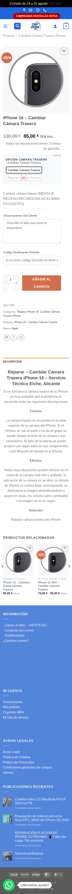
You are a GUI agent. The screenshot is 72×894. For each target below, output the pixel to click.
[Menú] (5, 26)
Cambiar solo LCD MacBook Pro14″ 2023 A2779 (40, 801)
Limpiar (56, 155)
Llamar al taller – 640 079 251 (25, 625)
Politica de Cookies (17, 757)
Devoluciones (13, 702)
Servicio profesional (29, 853)
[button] (9, 885)
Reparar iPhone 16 (28, 311)
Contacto (32, 882)
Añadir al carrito (41, 283)
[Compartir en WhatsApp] (6, 337)
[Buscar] (17, 26)
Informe (8, 772)
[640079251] (45, 10)
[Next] (69, 574)
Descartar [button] (55, 3)
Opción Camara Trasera (26, 159)
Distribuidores (13, 635)
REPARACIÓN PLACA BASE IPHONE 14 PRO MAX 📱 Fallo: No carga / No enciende (40, 836)
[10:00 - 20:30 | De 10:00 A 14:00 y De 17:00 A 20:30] (38, 10)
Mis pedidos (11, 707)
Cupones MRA (13, 712)
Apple (15, 328)
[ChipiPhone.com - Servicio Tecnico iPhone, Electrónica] (36, 26)
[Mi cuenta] (55, 26)
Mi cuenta (49, 882)
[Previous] (3, 574)
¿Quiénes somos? (16, 640)
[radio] (24, 170)
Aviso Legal (11, 752)
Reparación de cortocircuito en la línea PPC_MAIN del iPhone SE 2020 (42, 818)
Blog (19, 882)
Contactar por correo (18, 630)
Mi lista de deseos (16, 717)
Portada (8, 35)
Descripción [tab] (12, 361)
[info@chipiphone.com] (31, 10)
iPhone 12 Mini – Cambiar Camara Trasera (49, 586)
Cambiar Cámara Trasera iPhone (42, 35)
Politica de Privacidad (18, 762)
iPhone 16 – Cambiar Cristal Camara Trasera (16, 586)
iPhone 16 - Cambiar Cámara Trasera (35, 322)
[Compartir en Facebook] (14, 337)
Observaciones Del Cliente (20, 215)
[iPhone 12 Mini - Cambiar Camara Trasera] (53, 560)
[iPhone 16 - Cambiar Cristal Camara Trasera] (18, 560)
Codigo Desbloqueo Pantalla (21, 252)
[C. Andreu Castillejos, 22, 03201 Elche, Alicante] (24, 10)
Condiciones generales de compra (27, 767)
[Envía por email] (21, 337)
